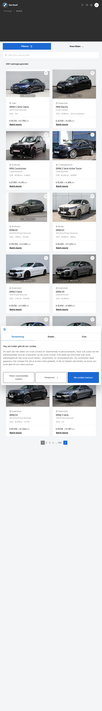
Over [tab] (84, 337)
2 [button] (46, 442)
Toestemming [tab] (17, 337)
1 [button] (42, 442)
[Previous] (21, 96)
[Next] (34, 96)
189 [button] (59, 442)
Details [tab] (51, 337)
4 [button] (53, 442)
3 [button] (49, 442)
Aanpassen (49, 377)
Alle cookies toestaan (83, 377)
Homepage (8, 11)
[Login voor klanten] (91, 5)
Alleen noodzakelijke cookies (18, 377)
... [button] (56, 442)
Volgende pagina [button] (65, 443)
